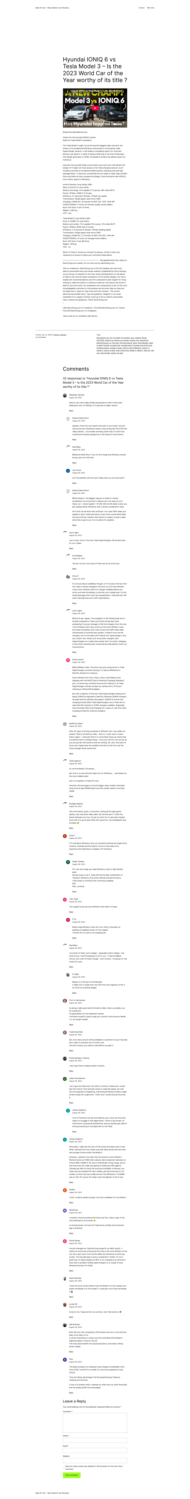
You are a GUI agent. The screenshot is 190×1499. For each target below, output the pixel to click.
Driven (144, 338)
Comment (68, 1411)
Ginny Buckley (143, 343)
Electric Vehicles (60, 335)
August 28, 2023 (75, 398)
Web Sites (150, 8)
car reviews (125, 338)
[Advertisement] (95, 35)
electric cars (134, 340)
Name (66, 1436)
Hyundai (106, 345)
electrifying (144, 340)
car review (116, 338)
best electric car (103, 338)
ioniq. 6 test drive (122, 350)
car (111, 338)
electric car (109, 340)
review (113, 353)
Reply (71, 411)
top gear (120, 353)
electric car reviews (121, 340)
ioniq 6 (125, 348)
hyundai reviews (103, 348)
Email (66, 1446)
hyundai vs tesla (116, 348)
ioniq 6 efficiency (134, 348)
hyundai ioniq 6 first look (142, 345)
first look (115, 343)
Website (66, 1456)
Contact (142, 8)
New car (147, 350)
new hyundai (105, 353)
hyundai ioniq (115, 345)
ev (110, 343)
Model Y (140, 350)
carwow (138, 338)
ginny (135, 343)
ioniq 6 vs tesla (109, 350)
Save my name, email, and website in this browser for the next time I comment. (94, 1467)
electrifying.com (103, 343)
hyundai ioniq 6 (127, 345)
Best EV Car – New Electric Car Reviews (52, 8)
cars (132, 338)
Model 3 (133, 350)
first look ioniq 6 (126, 343)
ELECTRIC (100, 340)
